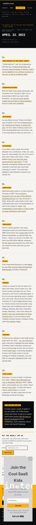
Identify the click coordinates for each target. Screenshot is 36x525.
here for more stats (9, 387)
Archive (5, 7)
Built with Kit (18, 516)
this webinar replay (14, 321)
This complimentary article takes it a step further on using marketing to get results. (18, 208)
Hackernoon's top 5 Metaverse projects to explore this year (17, 125)
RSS (3, 516)
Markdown (5, 16)
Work (11, 7)
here (22, 395)
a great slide (23, 233)
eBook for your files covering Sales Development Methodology (17, 267)
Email (4, 447)
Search (30, 7)
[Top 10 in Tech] (10, 3)
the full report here (9, 243)
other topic (12, 351)
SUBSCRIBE (8, 452)
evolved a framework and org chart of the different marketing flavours (16, 196)
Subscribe (20, 7)
